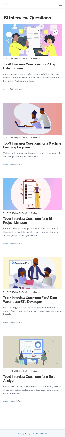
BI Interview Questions (15, 58)
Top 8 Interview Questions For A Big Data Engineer (29, 66)
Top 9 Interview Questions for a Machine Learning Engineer (32, 145)
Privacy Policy (24, 433)
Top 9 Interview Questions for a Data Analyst (29, 378)
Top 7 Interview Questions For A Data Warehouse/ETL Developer (30, 299)
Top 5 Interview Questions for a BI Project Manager (27, 220)
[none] (60, 4)
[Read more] (32, 40)
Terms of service (40, 433)
